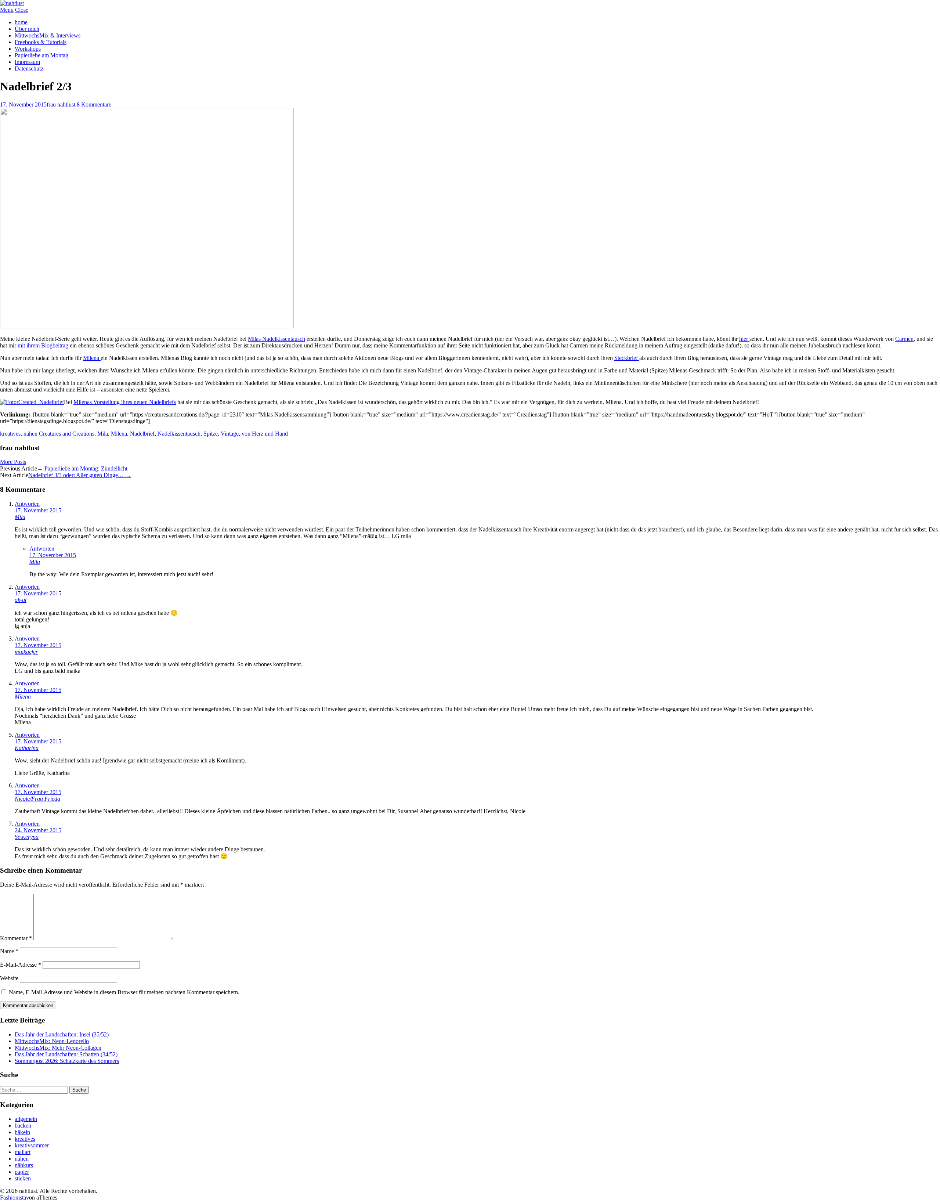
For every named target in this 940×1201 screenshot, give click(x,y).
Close (21, 10)
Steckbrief (626, 358)
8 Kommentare (94, 104)
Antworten (27, 504)
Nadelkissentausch (179, 433)
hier (744, 339)
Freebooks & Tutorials (40, 42)
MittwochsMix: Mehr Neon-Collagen (58, 1048)
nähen (30, 433)
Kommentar (16, 938)
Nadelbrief (142, 433)
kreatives (10, 433)
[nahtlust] (12, 3)
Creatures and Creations (66, 433)
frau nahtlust (61, 104)
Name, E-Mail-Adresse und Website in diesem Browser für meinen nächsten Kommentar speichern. (124, 992)
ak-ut (20, 600)
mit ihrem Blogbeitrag (43, 345)
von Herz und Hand (265, 433)
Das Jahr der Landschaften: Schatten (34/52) (66, 1054)
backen (23, 1125)
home (21, 22)
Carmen (904, 339)
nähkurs (24, 1165)
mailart (22, 1152)
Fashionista (13, 1197)
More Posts (13, 462)
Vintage (230, 433)
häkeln (22, 1132)
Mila (102, 433)
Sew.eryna (27, 837)
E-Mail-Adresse (20, 965)
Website (9, 978)
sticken (23, 1178)
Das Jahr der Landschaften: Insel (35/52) (62, 1034)
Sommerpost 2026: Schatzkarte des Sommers (67, 1061)
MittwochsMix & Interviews (47, 35)
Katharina (27, 748)
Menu (7, 10)
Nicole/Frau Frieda (37, 799)
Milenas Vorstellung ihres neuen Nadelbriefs (124, 402)
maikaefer (26, 652)
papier (22, 1172)
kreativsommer (32, 1145)
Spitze (210, 433)
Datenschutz (29, 68)
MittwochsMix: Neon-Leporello (52, 1041)
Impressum (27, 62)
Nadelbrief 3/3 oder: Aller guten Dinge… (79, 475)
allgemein (26, 1119)
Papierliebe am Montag (41, 55)
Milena (92, 358)
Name (9, 951)
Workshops (28, 49)
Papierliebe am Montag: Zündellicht (82, 468)
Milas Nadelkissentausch (276, 339)
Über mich (27, 29)
